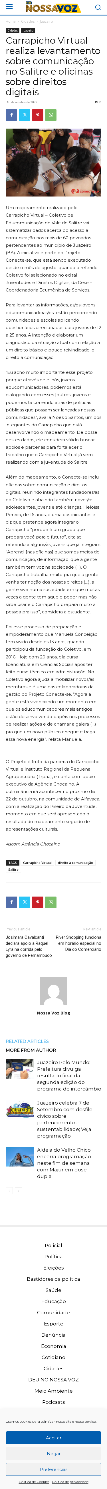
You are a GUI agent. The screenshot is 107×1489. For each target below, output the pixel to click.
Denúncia (53, 1335)
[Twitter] (24, 115)
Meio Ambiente (54, 1391)
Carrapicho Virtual (37, 862)
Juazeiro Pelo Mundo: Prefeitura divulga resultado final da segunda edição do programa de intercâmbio (69, 1076)
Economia (53, 1346)
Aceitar (53, 1438)
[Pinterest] (37, 115)
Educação (53, 1301)
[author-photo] (53, 1004)
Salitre (13, 869)
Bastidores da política (53, 1279)
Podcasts (53, 1402)
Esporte (53, 1324)
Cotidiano (53, 1357)
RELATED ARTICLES (27, 1041)
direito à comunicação (75, 862)
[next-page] (18, 1190)
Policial (53, 1245)
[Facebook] (11, 115)
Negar (53, 1453)
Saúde (53, 1290)
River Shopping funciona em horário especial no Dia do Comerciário (78, 943)
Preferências (53, 1469)
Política (54, 1256)
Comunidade (53, 1312)
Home (11, 21)
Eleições (53, 1268)
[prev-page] (9, 1190)
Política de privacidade (70, 1482)
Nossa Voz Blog (53, 1013)
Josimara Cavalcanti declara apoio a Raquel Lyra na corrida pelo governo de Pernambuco (29, 946)
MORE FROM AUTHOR (31, 1050)
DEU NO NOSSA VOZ (53, 1380)
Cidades (28, 21)
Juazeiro (46, 21)
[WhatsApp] (50, 115)
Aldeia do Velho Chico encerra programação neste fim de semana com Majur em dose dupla (64, 1163)
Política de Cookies (34, 1482)
